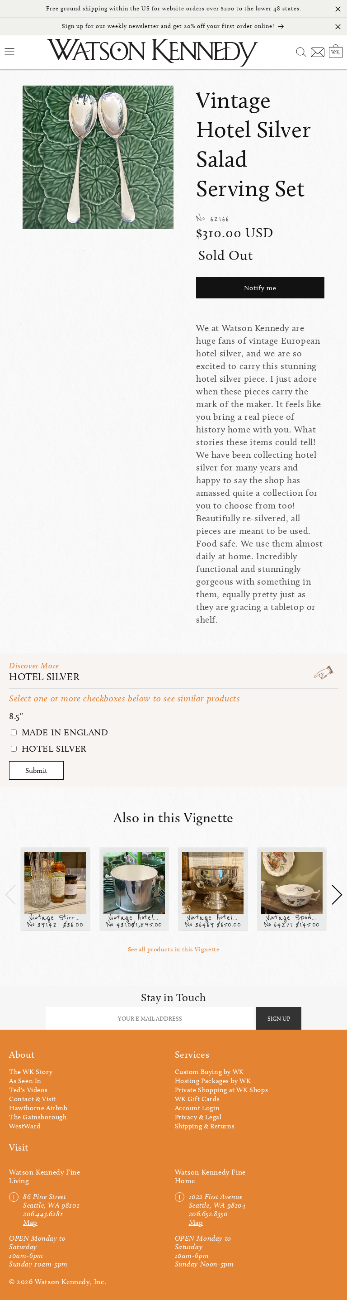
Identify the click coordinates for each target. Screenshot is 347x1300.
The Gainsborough (38, 1117)
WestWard (25, 1126)
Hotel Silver (44, 677)
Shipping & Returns (205, 1126)
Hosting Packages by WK (213, 1081)
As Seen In (25, 1081)
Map (30, 1222)
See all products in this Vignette (174, 949)
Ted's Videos (28, 1090)
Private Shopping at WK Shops (221, 1090)
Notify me (260, 288)
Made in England (63, 732)
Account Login (197, 1108)
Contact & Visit (32, 1099)
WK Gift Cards (197, 1099)
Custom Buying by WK (209, 1072)
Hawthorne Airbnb (38, 1108)
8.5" (16, 715)
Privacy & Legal (198, 1117)
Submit (36, 770)
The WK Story (30, 1072)
